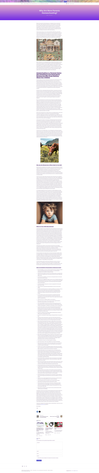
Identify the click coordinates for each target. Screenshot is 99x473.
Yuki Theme (72, 470)
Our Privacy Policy (49, 1)
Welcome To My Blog (26, 1)
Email (38, 453)
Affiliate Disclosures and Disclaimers (43, 1)
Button (65, 1)
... (49, 433)
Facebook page (43, 404)
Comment (38, 442)
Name (38, 451)
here (60, 264)
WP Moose (76, 470)
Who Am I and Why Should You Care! (34, 1)
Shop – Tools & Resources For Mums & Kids (57, 1)
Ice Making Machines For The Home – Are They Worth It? (49, 429)
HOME (23, 1)
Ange (47, 15)
